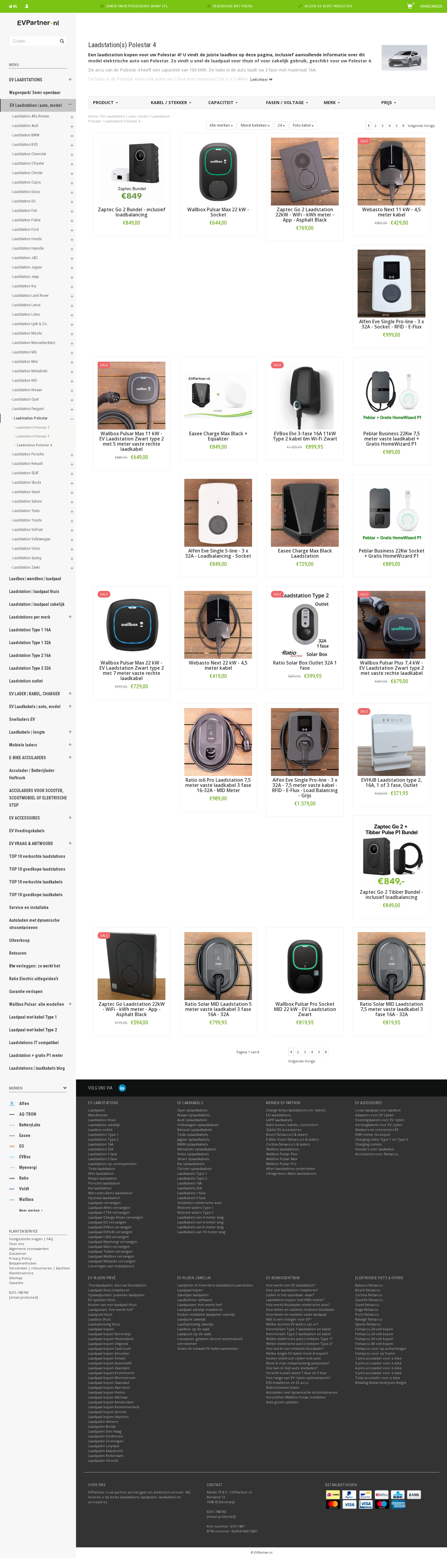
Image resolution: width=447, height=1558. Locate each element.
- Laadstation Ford (25, 229)
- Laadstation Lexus (26, 305)
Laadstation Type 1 (103, 1134)
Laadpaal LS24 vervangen (108, 1236)
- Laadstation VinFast (27, 529)
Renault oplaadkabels (194, 1129)
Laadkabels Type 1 (192, 1173)
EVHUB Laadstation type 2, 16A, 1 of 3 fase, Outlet (391, 782)
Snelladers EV (22, 719)
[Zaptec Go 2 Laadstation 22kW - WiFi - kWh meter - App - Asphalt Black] (305, 171)
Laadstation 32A (100, 1149)
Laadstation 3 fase (102, 1158)
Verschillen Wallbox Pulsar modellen (296, 1397)
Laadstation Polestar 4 (122, 121)
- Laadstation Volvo (26, 548)
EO (21, 1146)
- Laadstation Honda (27, 239)
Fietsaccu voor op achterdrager (381, 1348)
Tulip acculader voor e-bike (377, 1377)
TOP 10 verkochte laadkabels (36, 881)
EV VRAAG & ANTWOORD (31, 843)
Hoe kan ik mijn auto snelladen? (291, 1368)
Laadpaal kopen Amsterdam (111, 1402)
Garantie (16, 1282)
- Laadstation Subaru (27, 501)
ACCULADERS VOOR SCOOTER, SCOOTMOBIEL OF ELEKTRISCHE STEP (38, 798)
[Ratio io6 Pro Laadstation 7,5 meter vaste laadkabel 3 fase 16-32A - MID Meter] (218, 741)
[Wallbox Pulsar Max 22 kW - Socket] (218, 171)
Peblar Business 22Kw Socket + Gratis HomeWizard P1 (391, 553)
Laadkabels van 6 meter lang (200, 1222)
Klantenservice (21, 1273)
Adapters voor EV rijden (374, 1115)
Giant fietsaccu (367, 1304)
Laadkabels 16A (189, 1183)
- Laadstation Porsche (28, 454)
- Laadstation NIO (24, 380)
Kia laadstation (100, 1188)
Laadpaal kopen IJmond (107, 1411)
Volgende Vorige (421, 125)
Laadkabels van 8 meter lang (200, 1227)
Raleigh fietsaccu (368, 1319)
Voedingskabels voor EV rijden (379, 1120)
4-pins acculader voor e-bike (378, 1368)
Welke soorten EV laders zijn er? (292, 1324)
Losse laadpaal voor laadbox (378, 1110)
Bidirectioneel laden (282, 1387)
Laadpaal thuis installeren (109, 1290)
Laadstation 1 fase (102, 1154)
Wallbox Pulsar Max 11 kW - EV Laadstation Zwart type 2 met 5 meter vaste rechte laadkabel (131, 441)
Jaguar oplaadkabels (193, 1139)
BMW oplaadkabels (192, 1144)
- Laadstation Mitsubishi (29, 371)
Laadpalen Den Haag (104, 1431)
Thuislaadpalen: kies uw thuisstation (117, 1285)
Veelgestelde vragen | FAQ (31, 1239)
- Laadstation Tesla (25, 510)
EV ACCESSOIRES (24, 818)
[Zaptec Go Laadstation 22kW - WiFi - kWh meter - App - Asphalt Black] (131, 965)
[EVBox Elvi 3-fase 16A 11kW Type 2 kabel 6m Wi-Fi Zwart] (305, 395)
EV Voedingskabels (27, 830)
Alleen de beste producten (328, 6)
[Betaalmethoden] (333, 1494)
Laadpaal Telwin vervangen (110, 1251)
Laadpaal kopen (101, 1329)
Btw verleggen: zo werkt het (34, 965)
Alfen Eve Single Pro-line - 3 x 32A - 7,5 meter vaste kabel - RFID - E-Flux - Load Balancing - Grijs (305, 788)
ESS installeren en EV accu (287, 1382)
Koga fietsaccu (366, 1309)
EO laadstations (278, 1115)
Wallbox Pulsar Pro (281, 1163)
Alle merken (220, 125)
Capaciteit (221, 102)
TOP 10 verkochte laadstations (37, 856)
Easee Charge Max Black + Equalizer (218, 436)
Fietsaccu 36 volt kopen (374, 1338)
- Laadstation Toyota (27, 520)
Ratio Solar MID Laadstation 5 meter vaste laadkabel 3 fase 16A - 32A (218, 1009)
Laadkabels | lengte (27, 732)
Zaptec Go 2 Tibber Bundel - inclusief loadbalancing (391, 894)
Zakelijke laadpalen (193, 1295)
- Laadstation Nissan (27, 390)
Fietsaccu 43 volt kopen (374, 1343)
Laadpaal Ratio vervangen (109, 1246)
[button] (70, 80)
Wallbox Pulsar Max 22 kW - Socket (218, 212)
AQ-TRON (27, 1114)
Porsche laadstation (104, 1183)
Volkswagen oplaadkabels (198, 1124)
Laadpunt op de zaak (194, 1334)
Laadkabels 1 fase (191, 1193)
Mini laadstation (101, 1173)
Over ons (16, 1243)
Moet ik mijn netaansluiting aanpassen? (297, 1363)
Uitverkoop (19, 940)
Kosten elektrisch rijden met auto (293, 1358)
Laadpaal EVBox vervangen (110, 1227)
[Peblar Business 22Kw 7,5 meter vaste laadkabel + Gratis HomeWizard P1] (391, 395)
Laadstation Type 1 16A (30, 629)
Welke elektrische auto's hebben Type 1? (299, 1338)
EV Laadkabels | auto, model (35, 706)
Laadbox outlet (100, 1129)
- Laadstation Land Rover (30, 295)
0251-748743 (19, 1292)
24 (280, 125)
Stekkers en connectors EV (377, 1129)
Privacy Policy (20, 1258)
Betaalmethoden (22, 1263)
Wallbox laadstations (282, 1149)
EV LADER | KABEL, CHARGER (34, 693)
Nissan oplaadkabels (193, 1115)
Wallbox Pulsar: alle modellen (36, 1004)
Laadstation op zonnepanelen (112, 1163)
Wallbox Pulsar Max (281, 1158)
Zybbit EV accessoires (283, 1129)
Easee (24, 1135)
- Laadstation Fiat (24, 210)
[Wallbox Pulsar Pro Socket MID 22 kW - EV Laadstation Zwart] (305, 965)
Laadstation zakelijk (104, 1124)
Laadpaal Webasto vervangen (112, 1261)
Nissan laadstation (102, 1178)
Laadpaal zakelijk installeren (200, 1309)
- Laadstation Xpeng (26, 558)
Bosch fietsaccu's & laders (287, 1134)
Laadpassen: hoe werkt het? (110, 1309)
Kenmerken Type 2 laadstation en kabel (298, 1334)
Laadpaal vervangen (104, 1202)
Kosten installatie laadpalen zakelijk (206, 1314)
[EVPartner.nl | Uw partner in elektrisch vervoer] (38, 22)
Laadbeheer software (194, 1299)
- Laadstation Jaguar (27, 267)
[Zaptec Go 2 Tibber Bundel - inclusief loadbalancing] (391, 853)
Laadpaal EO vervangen (107, 1222)
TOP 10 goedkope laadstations (37, 869)
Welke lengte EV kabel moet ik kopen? (297, 1353)
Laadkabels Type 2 (192, 1178)
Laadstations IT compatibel (34, 1042)
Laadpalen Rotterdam (105, 1455)
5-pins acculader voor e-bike (378, 1372)
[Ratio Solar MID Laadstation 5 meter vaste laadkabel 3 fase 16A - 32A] (218, 965)
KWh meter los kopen (372, 1134)
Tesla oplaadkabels (192, 1134)
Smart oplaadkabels (193, 1158)
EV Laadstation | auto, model (36, 105)
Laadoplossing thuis (104, 1324)
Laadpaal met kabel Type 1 (33, 1017)
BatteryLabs (29, 1124)
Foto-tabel (302, 125)
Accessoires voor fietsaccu (376, 1154)
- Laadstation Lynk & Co (29, 323)
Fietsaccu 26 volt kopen (374, 1334)
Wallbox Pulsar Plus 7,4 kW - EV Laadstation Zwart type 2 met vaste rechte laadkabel (391, 668)
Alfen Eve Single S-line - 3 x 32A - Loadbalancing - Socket (218, 553)
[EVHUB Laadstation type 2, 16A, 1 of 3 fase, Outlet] (391, 741)
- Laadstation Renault (27, 463)
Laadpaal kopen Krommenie (111, 1372)
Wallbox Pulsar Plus (281, 1154)
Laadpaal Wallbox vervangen (111, 1256)
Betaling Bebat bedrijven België (380, 1382)
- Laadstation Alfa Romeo (30, 116)
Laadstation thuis (102, 1120)
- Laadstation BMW (25, 135)
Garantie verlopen (26, 991)
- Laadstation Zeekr (26, 567)
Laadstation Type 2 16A (30, 655)
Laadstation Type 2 (103, 1139)
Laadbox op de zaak (193, 1329)
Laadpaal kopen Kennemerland (113, 1407)
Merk (330, 102)
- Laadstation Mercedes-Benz (33, 342)
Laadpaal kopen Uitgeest (108, 1343)
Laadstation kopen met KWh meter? (295, 1299)
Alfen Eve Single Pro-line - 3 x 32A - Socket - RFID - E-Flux (391, 324)
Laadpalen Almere (103, 1421)
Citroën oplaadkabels (194, 1168)
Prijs (387, 102)
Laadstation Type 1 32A (30, 642)
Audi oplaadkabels (192, 1120)
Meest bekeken (254, 125)
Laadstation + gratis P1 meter (36, 1055)
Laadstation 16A (100, 1144)
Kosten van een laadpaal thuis (112, 1304)
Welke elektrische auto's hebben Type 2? (299, 1343)
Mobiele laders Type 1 (195, 1207)
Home (93, 116)
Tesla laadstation (101, 1168)
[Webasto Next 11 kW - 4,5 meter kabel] (391, 171)
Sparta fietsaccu (368, 1324)
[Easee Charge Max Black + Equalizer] (218, 395)
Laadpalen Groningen (105, 1441)
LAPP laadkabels (279, 1120)
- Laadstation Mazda (27, 333)
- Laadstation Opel (25, 399)
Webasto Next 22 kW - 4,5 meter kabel (218, 665)
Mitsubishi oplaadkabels (196, 1149)
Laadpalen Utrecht (103, 1460)
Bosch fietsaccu (367, 1290)
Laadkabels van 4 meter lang (200, 1217)
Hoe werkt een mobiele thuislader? (295, 1348)
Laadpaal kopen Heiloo (106, 1392)
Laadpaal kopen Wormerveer (112, 1377)
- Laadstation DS (23, 201)
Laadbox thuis (99, 1319)
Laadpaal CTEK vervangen (109, 1212)
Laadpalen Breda (102, 1426)
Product (104, 102)
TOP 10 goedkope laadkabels (36, 894)
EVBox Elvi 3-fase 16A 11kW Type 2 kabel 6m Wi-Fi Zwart (305, 436)
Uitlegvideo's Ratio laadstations (291, 1173)
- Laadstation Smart (26, 492)
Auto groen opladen (282, 1402)
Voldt (24, 1188)
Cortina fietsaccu (368, 1295)
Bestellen (132, 235)
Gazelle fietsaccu (369, 1299)
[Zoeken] (61, 38)
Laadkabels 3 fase (191, 1197)
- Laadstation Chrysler (28, 163)
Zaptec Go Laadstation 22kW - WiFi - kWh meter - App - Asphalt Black (132, 1009)
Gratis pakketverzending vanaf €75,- (137, 6)
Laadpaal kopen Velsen (107, 1358)
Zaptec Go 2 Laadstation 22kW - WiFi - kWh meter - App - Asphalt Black (304, 214)
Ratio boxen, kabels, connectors (292, 1124)
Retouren (17, 953)
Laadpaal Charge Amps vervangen (115, 1217)
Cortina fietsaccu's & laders (288, 1144)
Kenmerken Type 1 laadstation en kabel (298, 1329)
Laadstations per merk (29, 617)
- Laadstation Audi (25, 125)
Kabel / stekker (169, 102)
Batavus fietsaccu (369, 1285)
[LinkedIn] (122, 1088)
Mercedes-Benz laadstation (110, 1193)
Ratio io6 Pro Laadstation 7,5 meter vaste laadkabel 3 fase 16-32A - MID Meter (218, 785)
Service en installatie (29, 907)
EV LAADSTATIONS (25, 79)
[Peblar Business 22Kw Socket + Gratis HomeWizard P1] (391, 512)
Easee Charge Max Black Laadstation (305, 553)
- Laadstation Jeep (25, 276)
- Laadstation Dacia (26, 191)
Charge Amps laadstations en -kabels (295, 1110)
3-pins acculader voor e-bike (378, 1363)
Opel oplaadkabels (192, 1110)
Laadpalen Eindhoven (105, 1436)
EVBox (24, 1156)
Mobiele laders (23, 744)
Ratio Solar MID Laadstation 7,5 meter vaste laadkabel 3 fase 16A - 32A (391, 1009)
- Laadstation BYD (25, 144)
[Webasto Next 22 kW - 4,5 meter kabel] (218, 624)
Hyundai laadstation (104, 1197)
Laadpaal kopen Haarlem (108, 1416)
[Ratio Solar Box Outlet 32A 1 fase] (305, 624)
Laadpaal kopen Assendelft (110, 1363)
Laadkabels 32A (189, 1188)
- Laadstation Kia (24, 286)
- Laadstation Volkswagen (31, 539)
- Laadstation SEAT (25, 473)
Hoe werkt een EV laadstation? (290, 1285)
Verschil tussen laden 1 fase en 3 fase (296, 1372)
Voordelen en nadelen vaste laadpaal (296, 1314)
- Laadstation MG (24, 352)
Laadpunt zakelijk (191, 1319)
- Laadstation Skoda (26, 482)
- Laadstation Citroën (27, 172)
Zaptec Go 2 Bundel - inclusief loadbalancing (131, 212)
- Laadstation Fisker (26, 220)
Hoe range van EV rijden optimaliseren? (298, 1377)
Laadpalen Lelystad (103, 1446)
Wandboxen (98, 1115)
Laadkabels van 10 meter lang (201, 1232)
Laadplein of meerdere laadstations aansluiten (215, 1285)
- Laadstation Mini (25, 361)
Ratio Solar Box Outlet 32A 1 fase (305, 665)
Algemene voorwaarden (29, 1248)
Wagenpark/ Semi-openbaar (35, 92)
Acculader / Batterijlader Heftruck (31, 774)
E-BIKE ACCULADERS (27, 757)
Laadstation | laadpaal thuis (34, 591)
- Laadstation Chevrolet (29, 154)
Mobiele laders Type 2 (195, 1212)
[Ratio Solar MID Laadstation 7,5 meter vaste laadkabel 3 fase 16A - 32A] (391, 965)
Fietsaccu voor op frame (375, 1353)
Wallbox (26, 1199)
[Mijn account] (27, 5)
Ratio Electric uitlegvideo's (33, 978)
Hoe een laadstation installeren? (292, 1290)
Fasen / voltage (285, 102)
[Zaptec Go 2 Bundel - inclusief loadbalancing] (131, 171)
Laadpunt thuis (100, 1314)
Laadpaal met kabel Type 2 (33, 1029)
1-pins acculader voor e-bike (378, 1358)
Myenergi (28, 1167)
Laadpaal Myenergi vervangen (112, 1241)
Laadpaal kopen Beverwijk (109, 1334)
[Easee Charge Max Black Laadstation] (305, 512)
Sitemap (16, 1278)
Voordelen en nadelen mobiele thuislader (300, 1309)
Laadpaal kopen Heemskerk (110, 1338)
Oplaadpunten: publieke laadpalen (116, 1295)
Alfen (24, 1103)
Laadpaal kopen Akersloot (109, 1387)
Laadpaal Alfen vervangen (109, 1207)
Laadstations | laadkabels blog (37, 1068)
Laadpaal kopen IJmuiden (108, 1353)
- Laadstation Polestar (30, 418)
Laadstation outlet (26, 681)
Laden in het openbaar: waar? (290, 1295)
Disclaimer (17, 1253)
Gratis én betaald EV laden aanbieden (207, 1348)
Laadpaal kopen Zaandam (109, 1368)
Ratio (24, 1178)
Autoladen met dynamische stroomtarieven (34, 924)
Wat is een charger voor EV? (288, 1319)
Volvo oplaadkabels (193, 1154)
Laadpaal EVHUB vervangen (110, 1232)
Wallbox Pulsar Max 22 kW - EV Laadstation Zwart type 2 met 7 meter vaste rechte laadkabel (131, 671)
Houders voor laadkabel (374, 1149)
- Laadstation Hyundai (28, 248)
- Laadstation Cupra (26, 182)
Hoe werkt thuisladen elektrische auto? (298, 1304)
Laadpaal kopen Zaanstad (108, 1382)
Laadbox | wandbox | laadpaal (35, 578)
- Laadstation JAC (25, 257)
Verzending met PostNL (233, 6)
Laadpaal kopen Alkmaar (108, 1397)
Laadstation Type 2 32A (30, 668)
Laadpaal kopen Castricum (109, 1348)
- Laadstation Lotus (26, 314)
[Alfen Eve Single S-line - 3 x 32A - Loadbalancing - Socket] (218, 512)
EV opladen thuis (101, 1299)
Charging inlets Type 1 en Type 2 (381, 1139)
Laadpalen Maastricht (105, 1450)
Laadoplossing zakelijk (195, 1324)
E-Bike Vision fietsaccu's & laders (292, 1139)
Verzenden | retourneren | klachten (39, 1268)
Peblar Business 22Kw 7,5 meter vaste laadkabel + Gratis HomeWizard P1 (391, 438)
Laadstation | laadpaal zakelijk (36, 604)
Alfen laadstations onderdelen (290, 1168)
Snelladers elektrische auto (199, 1202)
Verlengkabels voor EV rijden (378, 1124)
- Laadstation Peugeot (28, 408)
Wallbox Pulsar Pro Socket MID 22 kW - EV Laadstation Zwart (305, 1009)
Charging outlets (368, 1144)
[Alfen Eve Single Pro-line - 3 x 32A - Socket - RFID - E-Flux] (391, 283)
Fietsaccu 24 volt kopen (374, 1329)
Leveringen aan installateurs (111, 1266)
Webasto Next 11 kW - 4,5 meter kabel (391, 212)
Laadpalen (96, 1110)
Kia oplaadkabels (190, 1163)
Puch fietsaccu (367, 1314)
